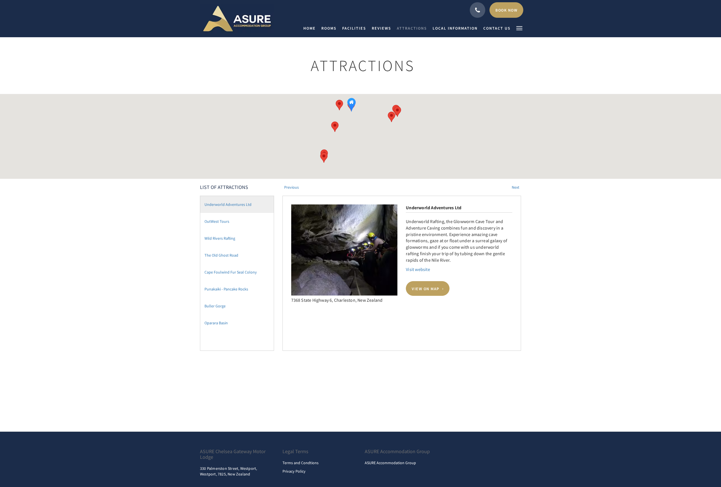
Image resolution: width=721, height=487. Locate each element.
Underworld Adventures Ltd (228, 204)
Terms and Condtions (300, 462)
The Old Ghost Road (221, 255)
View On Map (425, 288)
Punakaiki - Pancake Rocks (226, 289)
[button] (519, 27)
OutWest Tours (216, 221)
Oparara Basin (216, 322)
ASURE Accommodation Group (390, 462)
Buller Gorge (215, 305)
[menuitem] (311, 28)
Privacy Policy (294, 471)
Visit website (418, 269)
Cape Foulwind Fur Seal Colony (230, 272)
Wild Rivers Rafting (219, 238)
